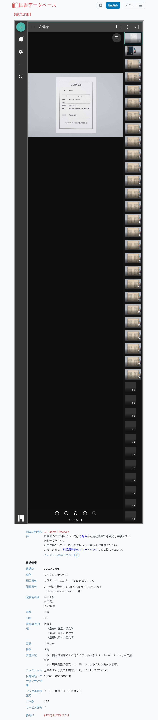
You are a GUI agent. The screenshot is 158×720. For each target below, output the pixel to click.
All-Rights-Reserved (56, 532)
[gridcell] (34, 5)
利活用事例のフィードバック (80, 549)
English (113, 5)
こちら (83, 536)
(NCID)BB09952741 (56, 715)
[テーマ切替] (100, 5)
